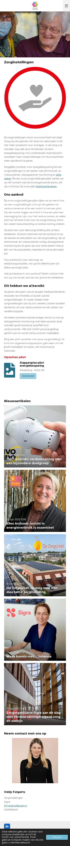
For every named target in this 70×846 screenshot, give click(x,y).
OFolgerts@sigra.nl (15, 806)
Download (28, 376)
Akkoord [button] (57, 837)
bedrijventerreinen (46, 186)
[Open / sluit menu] (66, 5)
